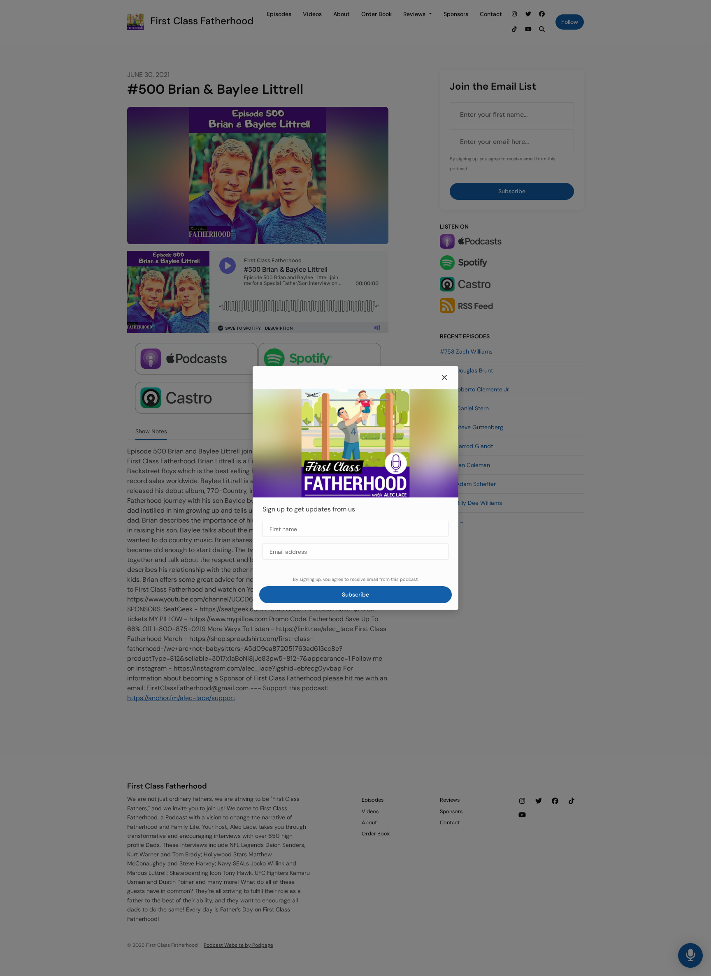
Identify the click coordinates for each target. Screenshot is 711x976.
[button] (444, 378)
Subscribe (355, 594)
